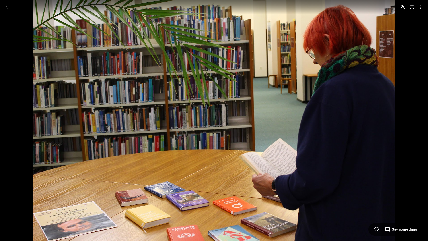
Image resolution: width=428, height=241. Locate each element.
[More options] (420, 7)
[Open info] (411, 7)
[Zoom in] (403, 7)
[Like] (376, 229)
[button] (415, 120)
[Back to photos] (7, 7)
